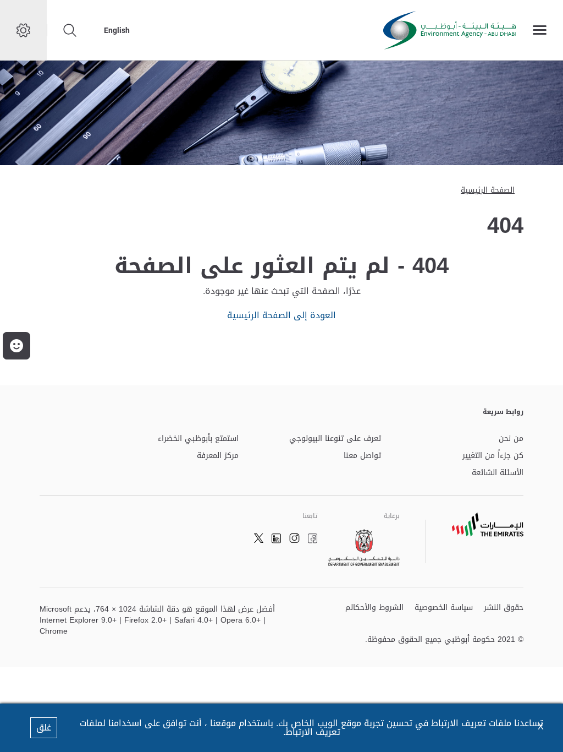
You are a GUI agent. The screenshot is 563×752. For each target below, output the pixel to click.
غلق (43, 727)
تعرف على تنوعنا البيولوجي (335, 439)
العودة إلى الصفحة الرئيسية (281, 315)
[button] (16, 345)
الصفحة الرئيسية (488, 190)
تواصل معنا (362, 456)
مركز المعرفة (218, 456)
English (117, 30)
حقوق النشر (503, 608)
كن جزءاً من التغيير (492, 456)
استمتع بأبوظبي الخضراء (198, 439)
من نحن (511, 439)
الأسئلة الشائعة (497, 473)
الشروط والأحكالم (374, 608)
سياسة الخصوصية (444, 608)
